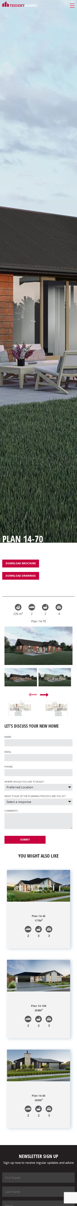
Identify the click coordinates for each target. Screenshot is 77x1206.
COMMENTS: (11, 810)
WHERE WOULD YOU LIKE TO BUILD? (24, 781)
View (38, 890)
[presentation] (33, 694)
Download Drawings (21, 575)
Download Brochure (21, 563)
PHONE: (8, 766)
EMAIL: (8, 751)
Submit (25, 839)
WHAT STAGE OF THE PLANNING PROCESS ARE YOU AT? (35, 796)
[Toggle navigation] (72, 6)
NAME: (8, 736)
